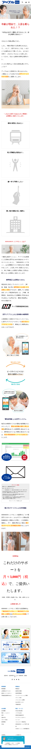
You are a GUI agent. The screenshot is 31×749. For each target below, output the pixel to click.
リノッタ (18, 719)
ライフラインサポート (21, 717)
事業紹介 (18, 688)
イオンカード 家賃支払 (21, 722)
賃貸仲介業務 (19, 691)
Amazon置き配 (19, 710)
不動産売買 (18, 704)
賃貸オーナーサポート (6, 693)
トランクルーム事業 (20, 700)
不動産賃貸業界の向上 (6, 695)
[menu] (26, 2)
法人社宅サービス (20, 702)
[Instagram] (12, 679)
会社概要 (3, 710)
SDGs (2, 724)
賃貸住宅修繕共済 (20, 715)
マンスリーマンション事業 (22, 695)
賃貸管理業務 (19, 693)
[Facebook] (16, 679)
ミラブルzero (19, 713)
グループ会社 (4, 719)
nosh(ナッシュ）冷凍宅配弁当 (22, 728)
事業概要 (3, 688)
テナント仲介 (19, 697)
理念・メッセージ (5, 713)
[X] (14, 679)
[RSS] (18, 679)
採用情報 (3, 722)
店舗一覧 (3, 717)
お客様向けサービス (6, 691)
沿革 (2, 715)
